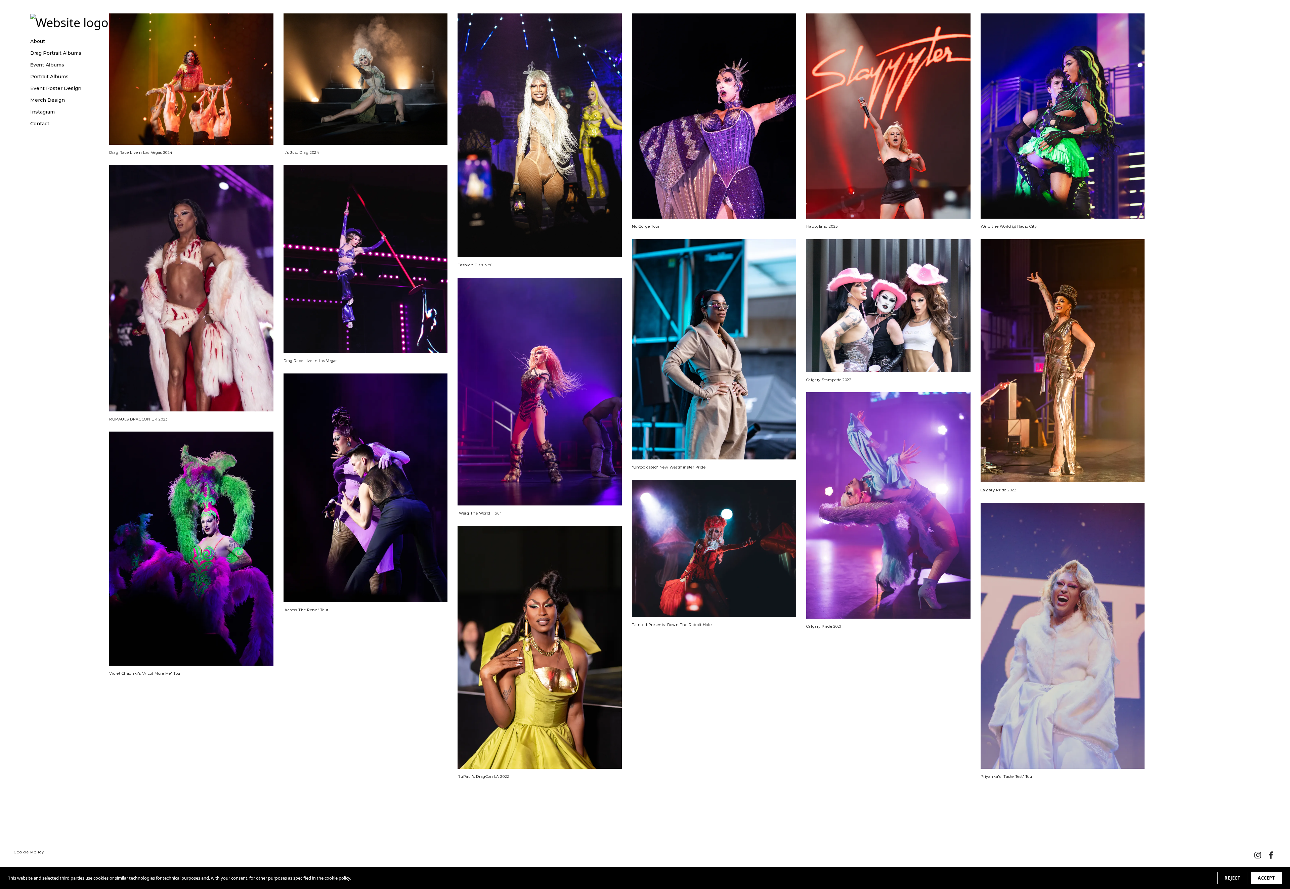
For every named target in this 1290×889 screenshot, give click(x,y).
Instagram (42, 112)
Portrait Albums (49, 76)
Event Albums (47, 65)
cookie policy (337, 878)
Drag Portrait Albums (55, 53)
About (37, 41)
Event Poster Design (55, 88)
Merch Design (47, 100)
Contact (39, 123)
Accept (1266, 878)
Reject (1232, 878)
